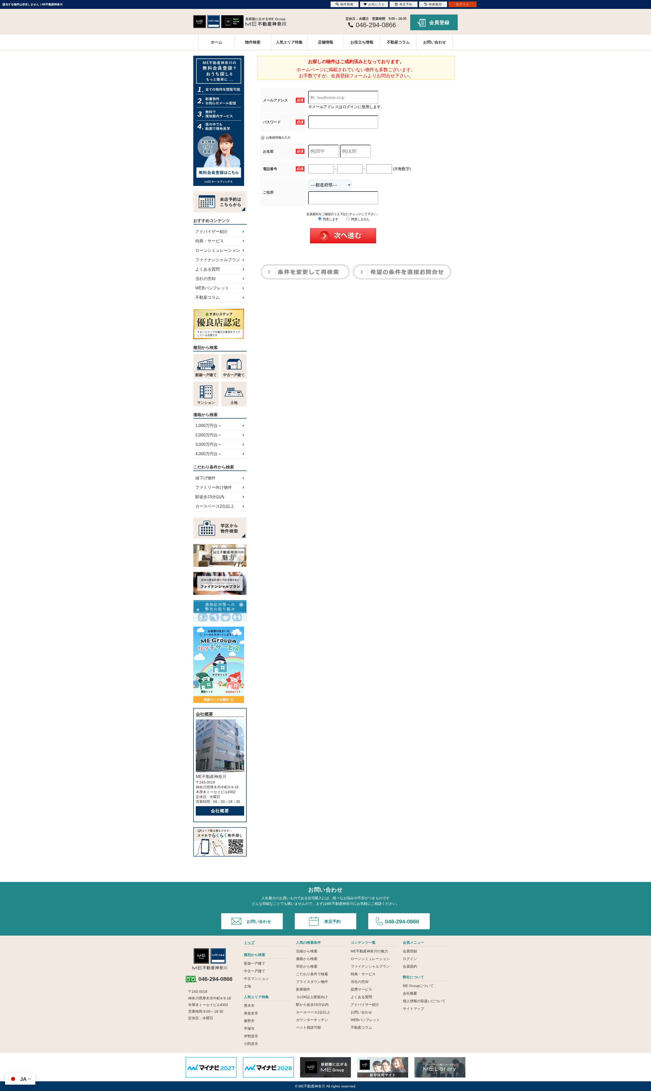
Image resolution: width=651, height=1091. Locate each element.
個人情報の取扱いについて (424, 1001)
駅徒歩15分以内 (209, 497)
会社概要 (220, 810)
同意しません (359, 219)
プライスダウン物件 (312, 982)
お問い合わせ (434, 42)
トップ (249, 942)
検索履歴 (435, 4)
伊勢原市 (251, 1036)
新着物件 (303, 989)
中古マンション (256, 979)
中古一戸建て (254, 971)
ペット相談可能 (308, 1027)
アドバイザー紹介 (211, 231)
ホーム (216, 42)
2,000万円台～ (208, 435)
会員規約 (410, 966)
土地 (247, 986)
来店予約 (332, 921)
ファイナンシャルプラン (217, 260)
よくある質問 (207, 269)
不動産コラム (398, 42)
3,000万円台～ (208, 444)
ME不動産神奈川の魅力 (369, 951)
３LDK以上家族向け (312, 997)
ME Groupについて (418, 986)
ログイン (410, 959)
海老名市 (251, 1013)
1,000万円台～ (208, 425)
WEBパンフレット (212, 288)
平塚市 (249, 1028)
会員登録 (439, 22)
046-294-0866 (402, 921)
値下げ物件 (205, 478)
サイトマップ (413, 1009)
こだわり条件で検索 (312, 974)
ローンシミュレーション (217, 250)
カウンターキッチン (312, 1020)
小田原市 (251, 1044)
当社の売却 (205, 278)
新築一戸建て (254, 963)
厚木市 (249, 1006)
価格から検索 (306, 959)
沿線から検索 (306, 951)
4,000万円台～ (208, 454)
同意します (330, 219)
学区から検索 (306, 966)
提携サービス (361, 989)
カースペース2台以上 (214, 506)
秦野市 (249, 1021)
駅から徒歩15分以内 (312, 1004)
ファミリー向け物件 (213, 487)
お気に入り (376, 4)
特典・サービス (209, 241)
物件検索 (252, 42)
